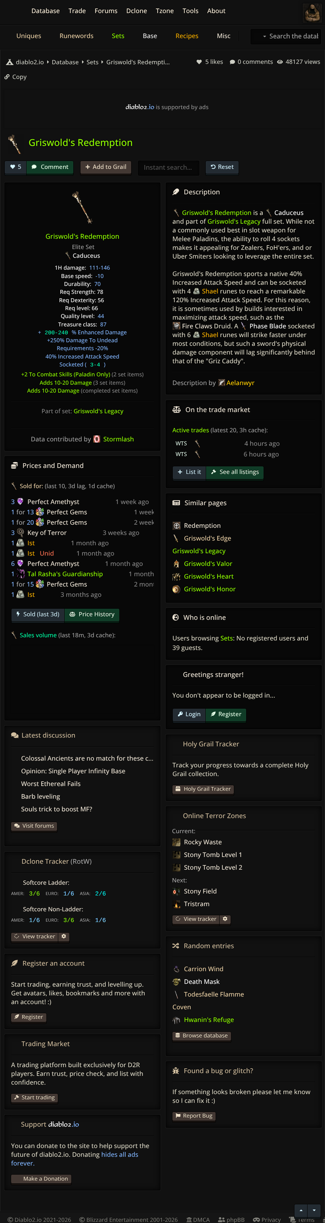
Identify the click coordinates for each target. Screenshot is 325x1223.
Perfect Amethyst (53, 501)
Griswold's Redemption (138, 62)
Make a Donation (45, 1179)
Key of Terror (47, 532)
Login (193, 714)
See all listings (238, 472)
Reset (226, 167)
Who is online (205, 617)
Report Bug (197, 1115)
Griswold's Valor (207, 563)
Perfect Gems (67, 512)
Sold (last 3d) (40, 614)
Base (149, 35)
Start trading (38, 1097)
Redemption (201, 525)
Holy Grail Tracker (206, 789)
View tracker (199, 919)
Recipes (186, 35)
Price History (96, 614)
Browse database (205, 1035)
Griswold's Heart (207, 576)
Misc (222, 35)
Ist (30, 543)
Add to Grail (109, 167)
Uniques (28, 35)
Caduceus (86, 256)
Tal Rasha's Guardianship (65, 573)
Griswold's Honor (209, 589)
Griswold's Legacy (99, 411)
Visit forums (38, 826)
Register (229, 714)
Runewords (76, 35)
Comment (54, 167)
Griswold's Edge (206, 538)
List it (192, 472)
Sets (117, 35)
